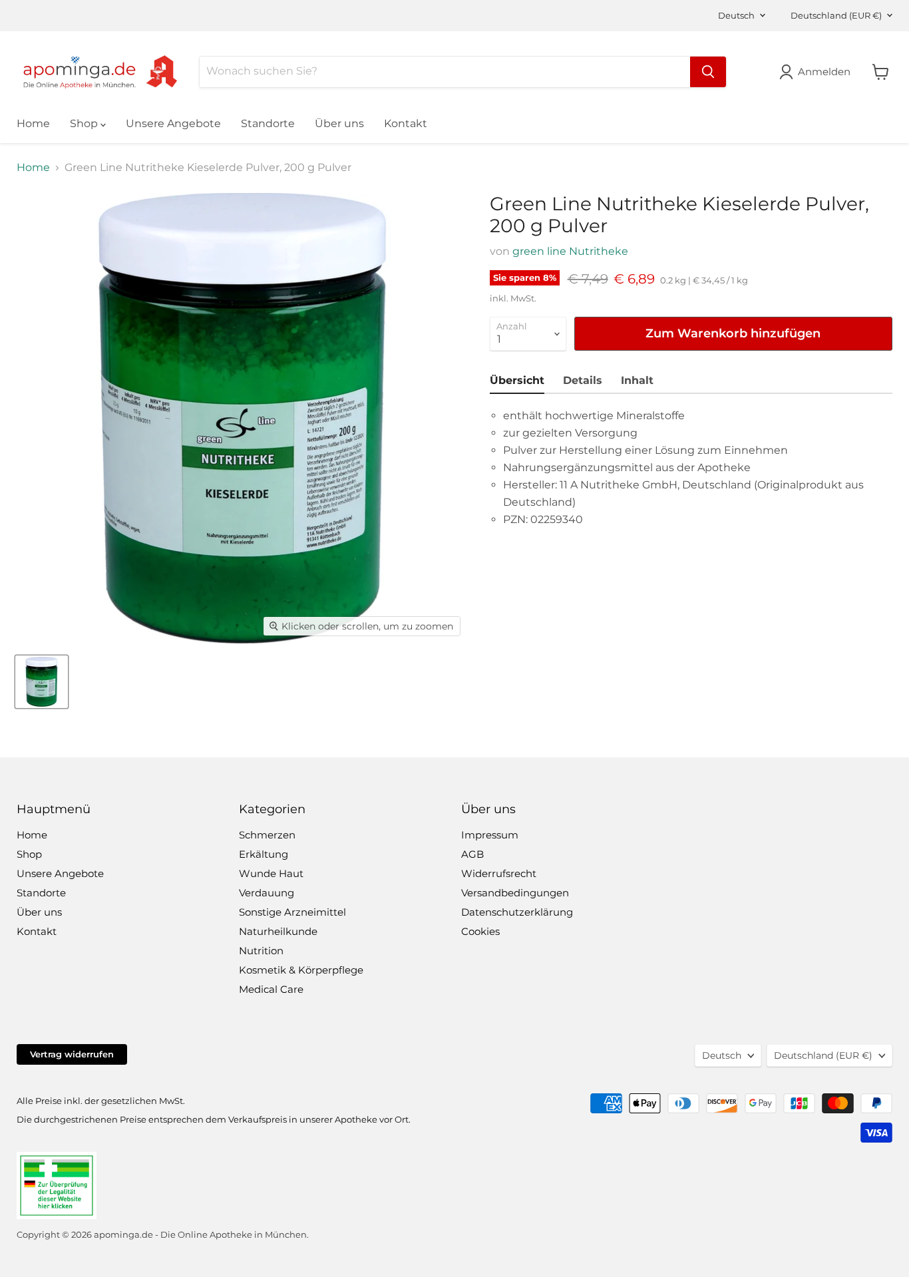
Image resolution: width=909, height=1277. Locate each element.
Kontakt (405, 123)
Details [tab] (582, 380)
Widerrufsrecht (498, 873)
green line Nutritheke (570, 251)
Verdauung (266, 892)
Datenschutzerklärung (517, 912)
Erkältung (263, 854)
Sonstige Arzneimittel (292, 912)
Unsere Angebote (173, 123)
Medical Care (271, 989)
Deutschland (836, 15)
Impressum (489, 834)
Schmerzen (267, 834)
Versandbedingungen (515, 892)
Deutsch (736, 15)
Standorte (268, 123)
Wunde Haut (271, 873)
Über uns (339, 123)
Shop (85, 123)
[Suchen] (708, 72)
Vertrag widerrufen (72, 1054)
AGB (472, 854)
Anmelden (824, 71)
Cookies (480, 931)
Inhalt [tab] (637, 380)
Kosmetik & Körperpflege (301, 970)
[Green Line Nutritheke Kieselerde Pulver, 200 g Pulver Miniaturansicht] (41, 681)
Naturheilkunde (278, 931)
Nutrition (261, 950)
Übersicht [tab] (517, 380)
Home (33, 123)
